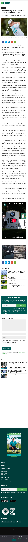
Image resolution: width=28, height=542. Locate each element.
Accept (14, 540)
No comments (23, 15)
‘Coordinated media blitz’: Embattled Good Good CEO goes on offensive (17, 272)
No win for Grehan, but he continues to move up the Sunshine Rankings (17, 281)
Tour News (3, 7)
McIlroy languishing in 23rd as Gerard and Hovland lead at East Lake (16, 286)
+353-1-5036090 (6, 477)
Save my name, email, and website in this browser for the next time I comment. (14, 341)
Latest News (10, 273)
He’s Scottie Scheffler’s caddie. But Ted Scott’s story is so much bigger (17, 371)
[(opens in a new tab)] (14, 444)
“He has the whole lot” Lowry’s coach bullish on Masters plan (16, 375)
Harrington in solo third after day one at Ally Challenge (17, 276)
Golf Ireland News (17, 364)
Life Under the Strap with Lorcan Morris (17, 367)
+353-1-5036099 (4, 479)
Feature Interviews (11, 364)
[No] (26, 538)
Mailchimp (15, 311)
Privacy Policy (8, 311)
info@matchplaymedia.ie (9, 481)
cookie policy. (18, 538)
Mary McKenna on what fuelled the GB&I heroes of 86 (17, 363)
